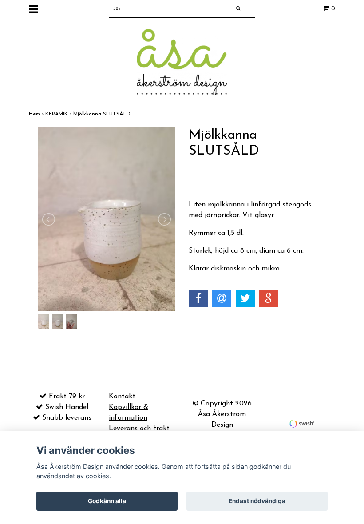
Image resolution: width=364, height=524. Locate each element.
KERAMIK (59, 114)
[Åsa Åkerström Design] (182, 61)
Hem (37, 114)
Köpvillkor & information (128, 412)
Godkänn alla (107, 500)
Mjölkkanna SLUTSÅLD (102, 114)
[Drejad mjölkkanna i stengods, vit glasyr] (106, 219)
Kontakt (122, 396)
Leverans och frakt (139, 428)
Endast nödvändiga (257, 500)
